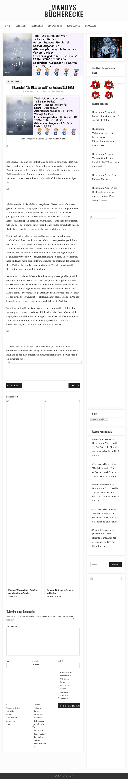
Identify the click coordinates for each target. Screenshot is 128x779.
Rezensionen (37, 26)
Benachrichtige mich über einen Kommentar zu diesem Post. (12, 716)
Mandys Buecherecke (54, 91)
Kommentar (12, 626)
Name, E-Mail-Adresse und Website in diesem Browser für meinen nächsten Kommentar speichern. (66, 685)
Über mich (21, 26)
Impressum (90, 26)
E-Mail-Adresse (36, 663)
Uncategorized (14, 82)
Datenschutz (73, 26)
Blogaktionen (55, 26)
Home (7, 26)
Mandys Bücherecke (64, 10)
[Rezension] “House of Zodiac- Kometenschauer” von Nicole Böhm (105, 116)
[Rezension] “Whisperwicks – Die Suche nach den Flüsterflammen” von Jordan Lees (103, 137)
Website (61, 661)
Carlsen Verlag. (59, 139)
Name (9, 661)
